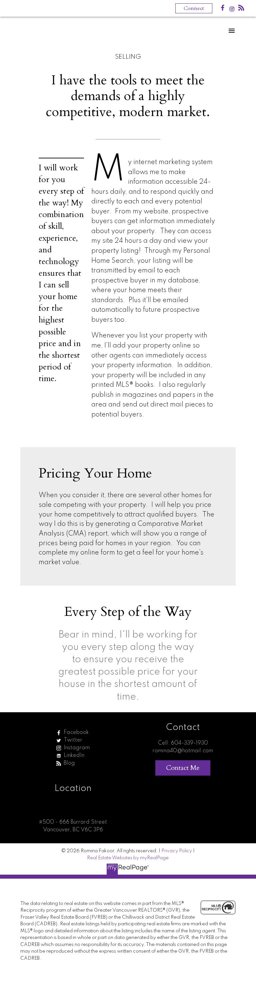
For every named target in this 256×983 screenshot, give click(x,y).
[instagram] (232, 10)
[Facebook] (223, 9)
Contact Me (183, 767)
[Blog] (241, 9)
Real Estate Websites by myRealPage (128, 858)
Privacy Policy (176, 851)
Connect (194, 8)
